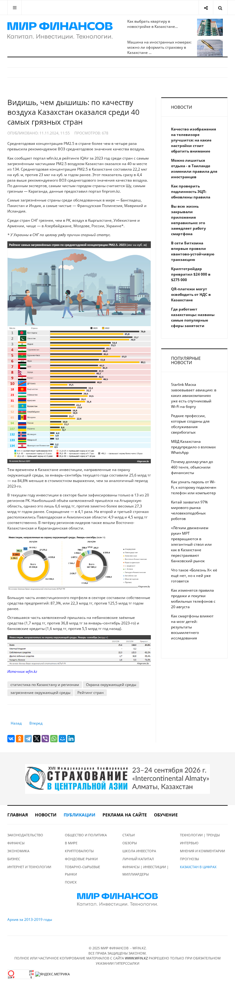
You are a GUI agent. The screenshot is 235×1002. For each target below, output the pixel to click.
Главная (17, 815)
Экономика (18, 851)
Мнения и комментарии (202, 851)
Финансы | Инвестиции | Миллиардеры (145, 870)
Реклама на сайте (125, 815)
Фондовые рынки (81, 859)
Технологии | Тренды (200, 835)
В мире (71, 843)
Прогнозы (189, 859)
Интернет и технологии (29, 867)
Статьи (128, 835)
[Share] (206, 7)
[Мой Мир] (62, 738)
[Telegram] (28, 738)
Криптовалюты (79, 851)
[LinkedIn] (71, 738)
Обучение (166, 815)
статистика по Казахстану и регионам (44, 684)
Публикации (79, 815)
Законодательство (25, 835)
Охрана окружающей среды (111, 684)
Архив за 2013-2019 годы (29, 919)
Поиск (71, 882)
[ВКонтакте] (11, 738)
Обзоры (129, 843)
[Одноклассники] (19, 738)
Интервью (189, 843)
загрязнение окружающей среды (40, 692)
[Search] (220, 7)
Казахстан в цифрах (198, 867)
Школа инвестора (139, 851)
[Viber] (45, 738)
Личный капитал (138, 859)
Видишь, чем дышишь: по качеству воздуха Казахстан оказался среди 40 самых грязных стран (73, 112)
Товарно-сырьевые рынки (82, 870)
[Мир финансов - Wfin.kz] (60, 30)
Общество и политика (86, 835)
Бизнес (13, 859)
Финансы (15, 843)
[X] (36, 738)
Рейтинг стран (90, 692)
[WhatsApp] (54, 738)
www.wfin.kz (136, 958)
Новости (46, 815)
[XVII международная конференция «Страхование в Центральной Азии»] (117, 778)
